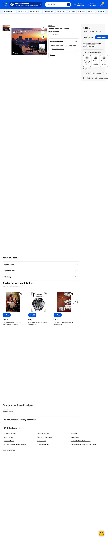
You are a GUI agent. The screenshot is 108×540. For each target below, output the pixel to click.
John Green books (43, 444)
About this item (10, 258)
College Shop (61, 11)
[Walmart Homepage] (5, 4)
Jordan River (74, 433)
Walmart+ (81, 11)
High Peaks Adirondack (44, 437)
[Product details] (76, 264)
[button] (79, 4)
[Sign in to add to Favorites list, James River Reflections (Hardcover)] (43, 32)
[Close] (39, 11)
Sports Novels (41, 441)
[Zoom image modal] (43, 37)
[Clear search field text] (63, 4)
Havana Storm (75, 437)
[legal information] (100, 31)
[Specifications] (76, 270)
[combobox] (58, 4)
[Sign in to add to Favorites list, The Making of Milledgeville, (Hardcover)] (71, 294)
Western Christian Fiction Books (80, 441)
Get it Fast (72, 11)
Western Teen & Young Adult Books (15, 444)
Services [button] (21, 11)
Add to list (90, 78)
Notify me (91, 46)
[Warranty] (76, 277)
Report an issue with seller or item (96, 73)
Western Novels (9, 441)
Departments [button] (8, 11)
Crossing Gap (8, 437)
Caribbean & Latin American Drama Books (83, 444)
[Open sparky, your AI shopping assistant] (101, 533)
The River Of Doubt (10, 433)
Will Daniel (51, 26)
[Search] (68, 4)
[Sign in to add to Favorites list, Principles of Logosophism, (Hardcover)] (46, 294)
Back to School (48, 11)
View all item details (58, 49)
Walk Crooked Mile (43, 433)
